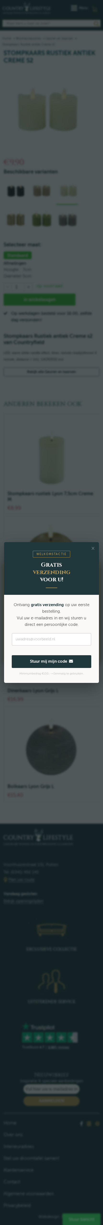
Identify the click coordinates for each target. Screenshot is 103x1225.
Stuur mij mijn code (49, 661)
